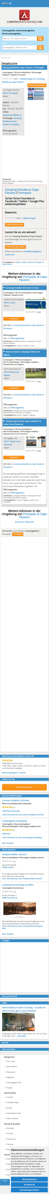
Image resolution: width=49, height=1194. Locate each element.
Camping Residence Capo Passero (29, 325)
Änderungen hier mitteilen (15, 247)
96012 (7, 302)
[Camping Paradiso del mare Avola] (35, 308)
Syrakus (31, 262)
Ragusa (25, 415)
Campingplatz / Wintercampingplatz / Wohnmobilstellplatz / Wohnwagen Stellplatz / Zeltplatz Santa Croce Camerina (21, 431)
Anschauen (14, 319)
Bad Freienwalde (13, 811)
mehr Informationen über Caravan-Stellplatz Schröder (23, 814)
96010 (5, 93)
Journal (5, 1042)
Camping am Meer (9, 181)
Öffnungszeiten (17, 338)
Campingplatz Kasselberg (14, 820)
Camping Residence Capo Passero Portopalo (12, 121)
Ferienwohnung (36, 181)
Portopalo (39, 67)
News (4, 1002)
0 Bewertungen (29, 218)
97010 (7, 372)
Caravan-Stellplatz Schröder (15, 800)
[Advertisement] (24, 156)
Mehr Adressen (8, 843)
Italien (18, 262)
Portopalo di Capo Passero (33, 278)
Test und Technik (9, 996)
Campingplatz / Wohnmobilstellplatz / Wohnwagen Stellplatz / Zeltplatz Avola (23, 293)
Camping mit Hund (23, 181)
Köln (9, 834)
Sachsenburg (12, 898)
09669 (4, 898)
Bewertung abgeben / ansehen (14, 772)
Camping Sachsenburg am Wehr (18, 884)
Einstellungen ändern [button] (29, 1190)
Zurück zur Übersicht (24, 522)
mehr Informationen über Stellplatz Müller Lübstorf (22, 878)
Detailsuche (5, 58)
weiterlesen (21, 1036)
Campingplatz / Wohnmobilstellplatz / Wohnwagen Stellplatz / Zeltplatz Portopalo (22, 73)
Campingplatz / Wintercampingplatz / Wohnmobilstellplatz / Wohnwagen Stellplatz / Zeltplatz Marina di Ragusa (21, 362)
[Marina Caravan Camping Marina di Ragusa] (35, 377)
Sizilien (24, 262)
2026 (5, 1181)
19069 (4, 867)
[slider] (7, 78)
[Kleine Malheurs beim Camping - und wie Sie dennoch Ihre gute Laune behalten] (18, 1031)
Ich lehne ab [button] (29, 1184)
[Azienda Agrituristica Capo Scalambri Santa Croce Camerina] (35, 447)
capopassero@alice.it (12, 115)
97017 (7, 441)
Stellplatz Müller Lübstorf (14, 854)
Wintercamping (32, 411)
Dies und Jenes (8, 1049)
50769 (4, 834)
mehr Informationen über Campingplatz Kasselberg (22, 837)
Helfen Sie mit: (8, 779)
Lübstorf (10, 867)
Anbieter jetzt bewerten (37, 85)
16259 (4, 811)
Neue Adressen (9, 849)
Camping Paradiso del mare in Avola (22, 287)
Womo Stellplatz (8, 183)
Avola (12, 302)
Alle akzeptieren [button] (29, 1179)
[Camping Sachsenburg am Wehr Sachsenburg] (19, 918)
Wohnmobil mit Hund (11, 412)
